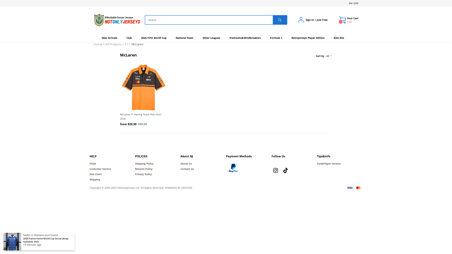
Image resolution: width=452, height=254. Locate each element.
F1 (126, 44)
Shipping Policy (144, 163)
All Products (113, 44)
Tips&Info (323, 156)
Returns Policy (144, 169)
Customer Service (100, 169)
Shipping (95, 179)
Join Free (322, 20)
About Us (186, 163)
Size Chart (96, 174)
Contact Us (187, 169)
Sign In (310, 20)
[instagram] (276, 171)
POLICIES (141, 156)
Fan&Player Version (329, 163)
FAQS (93, 163)
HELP (93, 156)
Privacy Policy (143, 174)
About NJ (186, 156)
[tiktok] (286, 171)
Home (98, 44)
